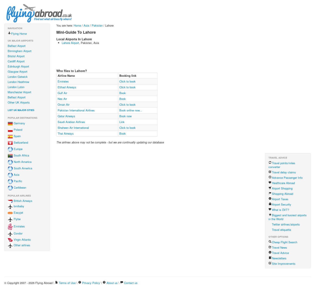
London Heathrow (18, 82)
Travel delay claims (284, 172)
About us (112, 283)
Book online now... (130, 110)
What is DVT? (280, 210)
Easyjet (18, 213)
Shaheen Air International (73, 128)
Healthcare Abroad (283, 183)
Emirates (19, 226)
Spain (17, 136)
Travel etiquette (281, 230)
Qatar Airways (66, 116)
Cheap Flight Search (284, 242)
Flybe (17, 219)
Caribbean (19, 188)
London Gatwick (18, 77)
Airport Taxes (280, 199)
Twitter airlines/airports (286, 224)
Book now (125, 116)
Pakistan (97, 25)
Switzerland (20, 143)
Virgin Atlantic (22, 239)
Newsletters (279, 258)
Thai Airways (66, 133)
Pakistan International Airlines (76, 110)
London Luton (16, 87)
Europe (17, 149)
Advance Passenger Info (287, 178)
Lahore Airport (70, 43)
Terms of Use (67, 283)
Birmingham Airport (20, 51)
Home (77, 25)
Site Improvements (284, 263)
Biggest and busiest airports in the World (287, 217)
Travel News (279, 247)
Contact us (131, 283)
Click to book (127, 81)
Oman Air (63, 104)
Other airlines (21, 245)
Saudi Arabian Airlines (71, 122)
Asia (16, 175)
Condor (17, 233)
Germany (19, 123)
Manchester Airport (19, 92)
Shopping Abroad (282, 194)
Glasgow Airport (17, 71)
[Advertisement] (134, 56)
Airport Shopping (282, 188)
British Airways (22, 201)
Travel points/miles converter (281, 165)
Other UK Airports (19, 102)
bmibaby (18, 206)
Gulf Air (62, 93)
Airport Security (281, 204)
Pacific (17, 181)
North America (22, 162)
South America (22, 168)
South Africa (21, 155)
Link (121, 122)
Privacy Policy (91, 283)
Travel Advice (280, 253)
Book (122, 93)
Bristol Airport (16, 56)
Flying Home (19, 34)
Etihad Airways (67, 87)
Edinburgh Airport (18, 66)
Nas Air (62, 99)
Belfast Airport (17, 46)
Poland (17, 130)
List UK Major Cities (21, 110)
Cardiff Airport (16, 61)
